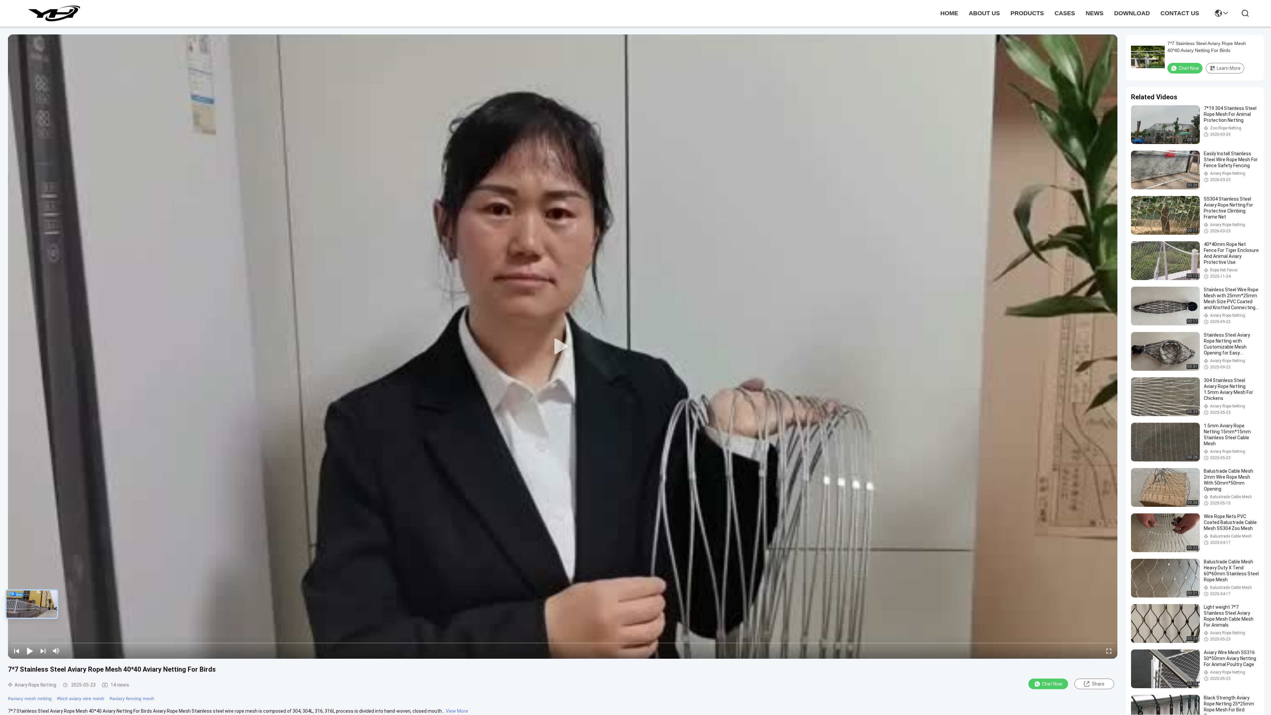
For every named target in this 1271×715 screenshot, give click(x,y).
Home (949, 13)
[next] (43, 651)
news (1095, 13)
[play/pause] (29, 651)
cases (1065, 13)
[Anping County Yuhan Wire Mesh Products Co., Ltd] (53, 13)
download (1132, 13)
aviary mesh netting (31, 698)
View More (457, 711)
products (1027, 13)
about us (984, 13)
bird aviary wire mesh (82, 698)
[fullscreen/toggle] (1108, 651)
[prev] (16, 651)
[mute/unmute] (56, 651)
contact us (1179, 13)
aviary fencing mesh (133, 698)
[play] (562, 346)
